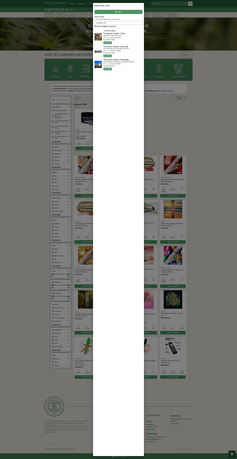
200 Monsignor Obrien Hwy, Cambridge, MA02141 (118, 62)
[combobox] (117, 22)
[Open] (141, 23)
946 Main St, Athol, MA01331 (112, 35)
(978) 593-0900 (110, 39)
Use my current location (105, 26)
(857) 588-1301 (110, 66)
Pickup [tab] (119, 12)
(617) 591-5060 (110, 53)
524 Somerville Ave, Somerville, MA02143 (116, 48)
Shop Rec (107, 42)
